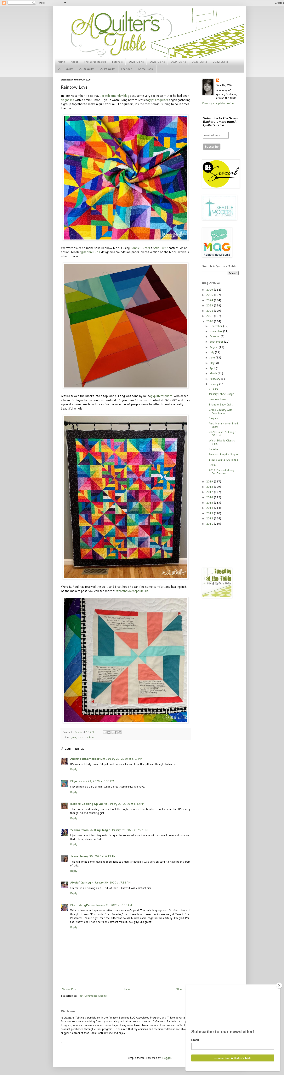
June (212, 357)
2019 (210, 481)
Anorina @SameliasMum (87, 759)
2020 (210, 321)
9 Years (213, 389)
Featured (126, 69)
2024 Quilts (178, 62)
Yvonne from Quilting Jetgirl (90, 830)
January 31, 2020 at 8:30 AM (114, 905)
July (212, 352)
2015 (210, 503)
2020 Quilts (86, 69)
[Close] (279, 985)
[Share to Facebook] (116, 732)
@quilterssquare (161, 396)
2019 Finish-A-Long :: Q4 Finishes (222, 471)
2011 (210, 524)
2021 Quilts (65, 69)
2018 (210, 487)
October (215, 336)
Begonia (214, 418)
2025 (210, 295)
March (213, 373)
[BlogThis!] (109, 732)
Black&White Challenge (223, 460)
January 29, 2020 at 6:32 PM (126, 804)
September (216, 342)
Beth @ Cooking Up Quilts (88, 804)
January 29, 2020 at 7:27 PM (130, 830)
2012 (210, 518)
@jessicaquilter (158, 100)
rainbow (89, 737)
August (214, 347)
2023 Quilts (199, 62)
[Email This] (105, 732)
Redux (212, 465)
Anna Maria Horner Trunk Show (224, 425)
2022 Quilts (220, 62)
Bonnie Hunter (140, 248)
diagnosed (67, 100)
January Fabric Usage (221, 394)
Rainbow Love (217, 399)
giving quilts (77, 737)
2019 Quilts (107, 69)
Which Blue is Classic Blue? (222, 442)
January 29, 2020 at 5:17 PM (124, 759)
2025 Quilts (157, 62)
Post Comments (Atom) (92, 996)
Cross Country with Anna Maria (220, 411)
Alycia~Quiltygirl (82, 882)
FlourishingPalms (82, 905)
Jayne (74, 856)
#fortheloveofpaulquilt (132, 591)
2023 (210, 305)
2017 (210, 492)
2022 (210, 311)
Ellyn (73, 781)
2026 (210, 290)
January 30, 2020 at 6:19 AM (98, 856)
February (215, 379)
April (212, 368)
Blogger (166, 1058)
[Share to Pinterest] (120, 732)
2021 (210, 316)
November (216, 331)
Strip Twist (160, 248)
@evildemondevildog (115, 95)
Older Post (182, 989)
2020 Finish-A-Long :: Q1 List (222, 433)
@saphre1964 (90, 252)
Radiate (213, 449)
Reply (73, 769)
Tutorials (117, 62)
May (212, 363)
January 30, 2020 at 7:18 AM (113, 882)
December (216, 326)
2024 (210, 300)
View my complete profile (218, 103)
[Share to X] (112, 732)
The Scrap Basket (95, 62)
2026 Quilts (136, 62)
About (74, 62)
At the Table (146, 69)
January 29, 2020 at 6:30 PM (96, 781)
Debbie (78, 732)
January (214, 384)
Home (61, 62)
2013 (210, 513)
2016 (210, 497)
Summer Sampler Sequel (224, 454)
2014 (210, 508)
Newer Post (69, 989)
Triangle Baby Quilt (221, 404)
